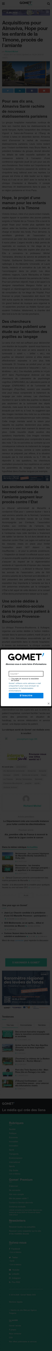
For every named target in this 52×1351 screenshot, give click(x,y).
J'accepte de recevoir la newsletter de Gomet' (25, 679)
